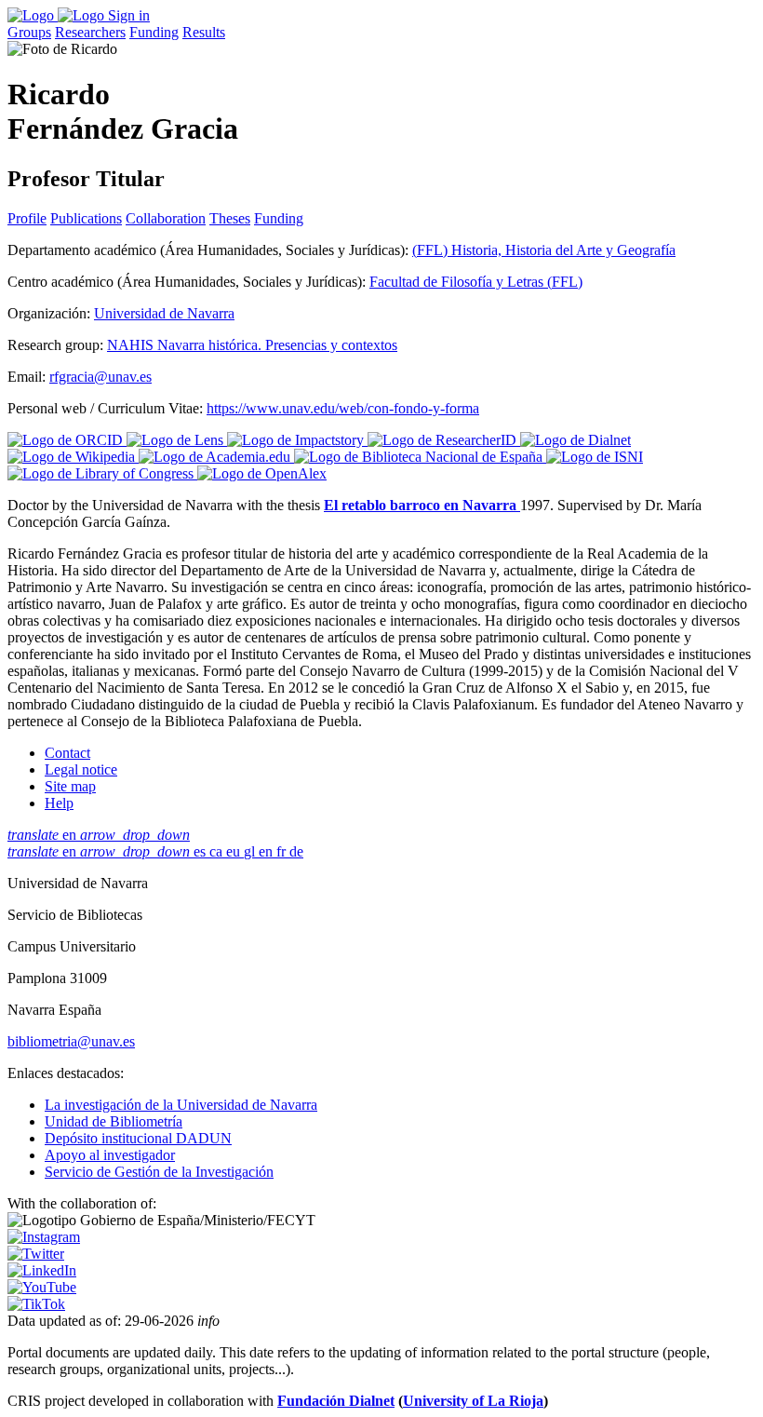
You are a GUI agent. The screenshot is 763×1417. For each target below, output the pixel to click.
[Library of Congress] (102, 473)
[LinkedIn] (41, 1270)
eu (235, 851)
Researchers (90, 32)
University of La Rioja (473, 1401)
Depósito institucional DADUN (138, 1138)
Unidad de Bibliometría (113, 1121)
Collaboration (166, 218)
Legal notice (81, 769)
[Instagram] (43, 1237)
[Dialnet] (575, 440)
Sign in (129, 15)
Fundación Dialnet (336, 1401)
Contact (67, 753)
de (296, 851)
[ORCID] (67, 440)
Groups (29, 32)
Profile (27, 218)
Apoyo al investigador (110, 1155)
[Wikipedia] (73, 457)
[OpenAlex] (262, 473)
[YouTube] (41, 1287)
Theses (229, 218)
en (98, 835)
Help (59, 803)
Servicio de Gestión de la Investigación (159, 1172)
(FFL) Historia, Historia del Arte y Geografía (544, 250)
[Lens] (177, 440)
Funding (154, 32)
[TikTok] (36, 1304)
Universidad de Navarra (164, 313)
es (201, 851)
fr (282, 851)
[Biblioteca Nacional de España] (420, 457)
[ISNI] (594, 457)
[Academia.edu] (216, 457)
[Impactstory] (297, 440)
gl (251, 851)
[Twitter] (35, 1254)
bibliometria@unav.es (71, 1041)
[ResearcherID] (444, 440)
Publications (86, 218)
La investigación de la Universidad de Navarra (181, 1105)
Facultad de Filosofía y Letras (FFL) (475, 282)
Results (203, 32)
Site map (70, 786)
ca (217, 851)
